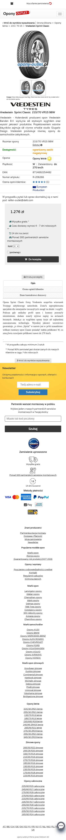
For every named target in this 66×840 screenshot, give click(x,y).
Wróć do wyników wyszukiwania (19, 23)
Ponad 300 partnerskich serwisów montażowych (33, 475)
